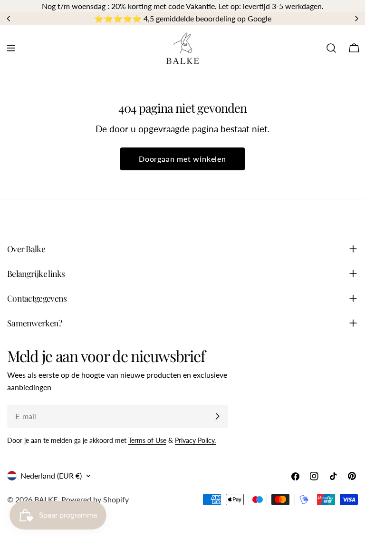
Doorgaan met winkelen (182, 158)
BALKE (46, 499)
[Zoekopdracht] (331, 48)
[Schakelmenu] (10, 48)
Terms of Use (147, 440)
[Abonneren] (217, 416)
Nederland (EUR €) (51, 475)
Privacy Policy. (195, 440)
